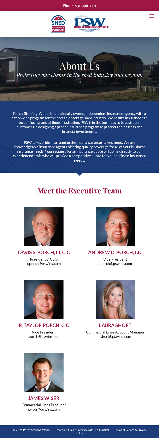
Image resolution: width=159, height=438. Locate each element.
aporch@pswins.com (115, 263)
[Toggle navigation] (152, 16)
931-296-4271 (85, 5)
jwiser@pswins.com (44, 409)
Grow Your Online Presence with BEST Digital (81, 430)
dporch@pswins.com (44, 263)
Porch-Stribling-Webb (36, 430)
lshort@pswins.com (115, 336)
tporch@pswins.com (43, 336)
